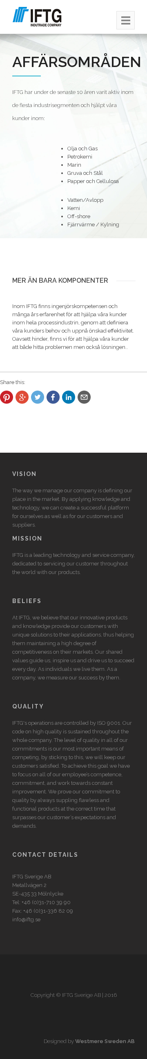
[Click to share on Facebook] (53, 397)
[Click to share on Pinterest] (6, 397)
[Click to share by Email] (84, 397)
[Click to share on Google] (22, 397)
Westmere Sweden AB (105, 1041)
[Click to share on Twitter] (37, 397)
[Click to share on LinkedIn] (68, 397)
